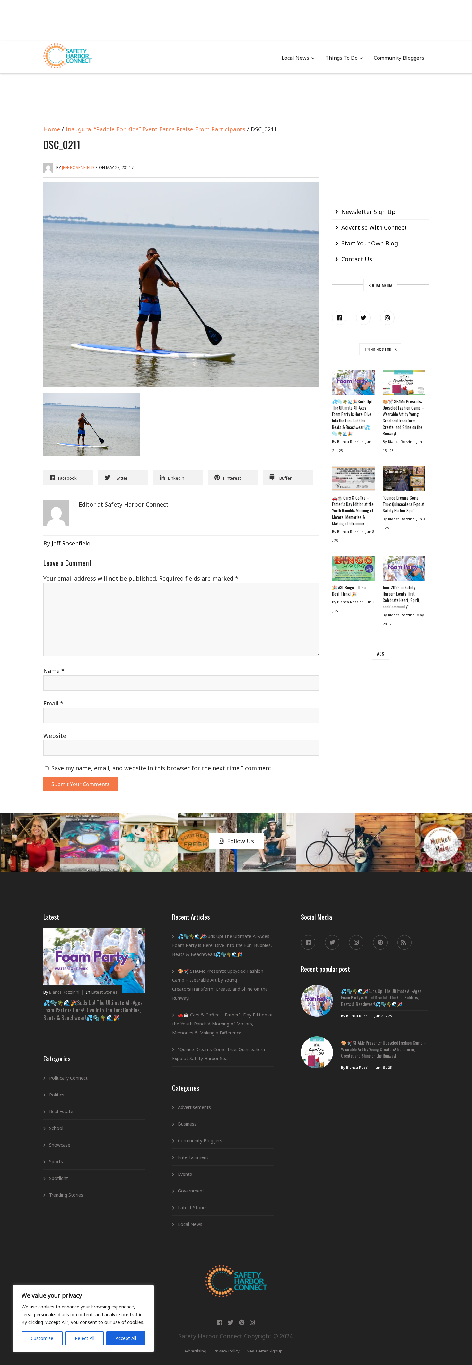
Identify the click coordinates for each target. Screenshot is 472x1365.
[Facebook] (339, 318)
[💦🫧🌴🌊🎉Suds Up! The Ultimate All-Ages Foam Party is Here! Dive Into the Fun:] (353, 384)
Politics (56, 1095)
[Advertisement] (236, 19)
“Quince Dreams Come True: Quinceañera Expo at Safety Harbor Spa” (403, 504)
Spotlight (58, 1178)
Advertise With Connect (374, 227)
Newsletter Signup (265, 1351)
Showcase (59, 1145)
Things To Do (341, 57)
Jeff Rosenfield (78, 167)
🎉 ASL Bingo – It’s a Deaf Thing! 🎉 (349, 590)
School (56, 1128)
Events (185, 1174)
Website (54, 736)
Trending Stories (66, 1195)
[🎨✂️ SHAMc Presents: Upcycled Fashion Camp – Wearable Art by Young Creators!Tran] (404, 384)
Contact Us (356, 259)
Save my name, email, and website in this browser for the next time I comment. (162, 768)
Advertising (195, 1351)
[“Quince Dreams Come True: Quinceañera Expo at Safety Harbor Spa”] (404, 480)
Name (54, 671)
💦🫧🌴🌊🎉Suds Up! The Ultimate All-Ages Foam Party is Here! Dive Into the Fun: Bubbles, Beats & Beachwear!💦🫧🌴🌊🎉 (352, 417)
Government (191, 1191)
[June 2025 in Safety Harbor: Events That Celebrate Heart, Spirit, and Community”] (404, 570)
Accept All (126, 1338)
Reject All (84, 1338)
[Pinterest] (380, 942)
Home (51, 129)
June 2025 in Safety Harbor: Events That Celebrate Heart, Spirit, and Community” (401, 597)
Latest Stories (104, 992)
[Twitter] (363, 318)
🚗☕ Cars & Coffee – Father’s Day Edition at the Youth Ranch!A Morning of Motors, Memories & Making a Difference (353, 510)
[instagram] (387, 318)
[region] (83, 1318)
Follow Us (240, 841)
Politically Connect (68, 1078)
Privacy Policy (227, 1351)
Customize (42, 1338)
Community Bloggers (399, 57)
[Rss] (404, 942)
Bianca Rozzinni (64, 992)
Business (187, 1124)
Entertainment (193, 1157)
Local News (295, 57)
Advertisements (194, 1107)
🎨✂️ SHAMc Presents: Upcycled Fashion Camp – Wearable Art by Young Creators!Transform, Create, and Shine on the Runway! (403, 417)
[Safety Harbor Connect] (236, 1272)
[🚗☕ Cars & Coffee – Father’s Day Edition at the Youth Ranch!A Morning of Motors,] (353, 480)
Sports (56, 1161)
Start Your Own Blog (369, 243)
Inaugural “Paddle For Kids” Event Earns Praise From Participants (155, 129)
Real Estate (61, 1111)
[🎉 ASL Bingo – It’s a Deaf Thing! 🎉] (353, 570)
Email (53, 703)
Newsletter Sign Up (368, 212)
